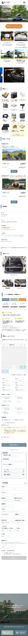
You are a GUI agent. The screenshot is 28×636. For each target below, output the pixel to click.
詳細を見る (14, 171)
